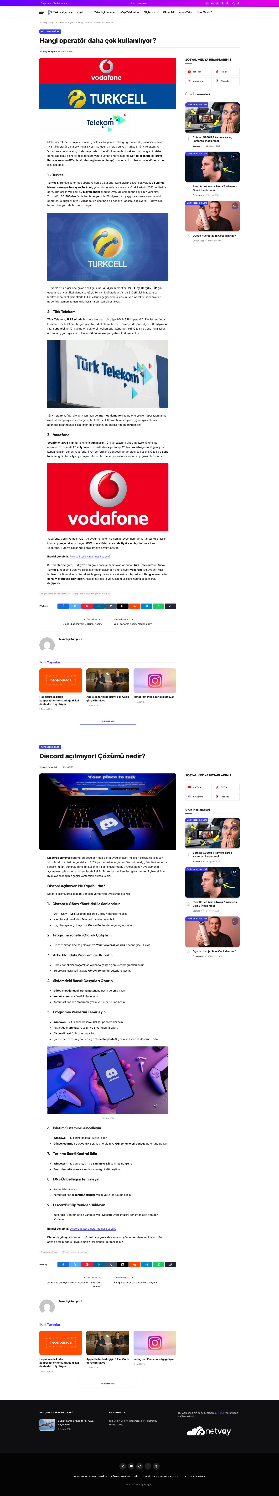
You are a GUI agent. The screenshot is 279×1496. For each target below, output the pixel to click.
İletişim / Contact (194, 1476)
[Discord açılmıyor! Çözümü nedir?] (107, 811)
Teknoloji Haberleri (105, 12)
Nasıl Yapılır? (204, 12)
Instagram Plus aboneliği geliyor (154, 696)
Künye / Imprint (120, 1476)
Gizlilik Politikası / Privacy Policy (156, 1476)
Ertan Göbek (198, 241)
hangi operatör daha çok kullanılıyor (91, 593)
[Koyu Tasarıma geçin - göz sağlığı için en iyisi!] (238, 3)
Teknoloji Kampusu (48, 22)
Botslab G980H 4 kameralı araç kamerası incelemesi (212, 139)
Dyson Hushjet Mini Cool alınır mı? (214, 235)
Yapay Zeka (185, 12)
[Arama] (233, 3)
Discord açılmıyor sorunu (74, 1252)
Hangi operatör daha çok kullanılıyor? (135, 1282)
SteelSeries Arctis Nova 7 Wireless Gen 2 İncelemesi (215, 188)
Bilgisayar (149, 12)
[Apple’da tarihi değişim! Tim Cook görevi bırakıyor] (107, 680)
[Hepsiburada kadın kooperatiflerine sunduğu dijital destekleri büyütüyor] (60, 680)
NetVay (222, 1412)
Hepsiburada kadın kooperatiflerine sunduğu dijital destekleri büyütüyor (59, 700)
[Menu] (41, 12)
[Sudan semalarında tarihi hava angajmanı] (47, 1425)
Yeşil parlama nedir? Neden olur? (133, 623)
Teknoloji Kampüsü (48, 51)
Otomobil (168, 12)
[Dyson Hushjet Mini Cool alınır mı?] (212, 216)
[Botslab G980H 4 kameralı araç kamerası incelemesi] (212, 117)
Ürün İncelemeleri (138, 3)
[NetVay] (209, 1431)
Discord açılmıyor (49, 1252)
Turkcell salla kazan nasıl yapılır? (90, 556)
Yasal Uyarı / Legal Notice (90, 1476)
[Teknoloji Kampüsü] (66, 12)
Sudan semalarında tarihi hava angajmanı (76, 1422)
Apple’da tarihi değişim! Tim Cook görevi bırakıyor (107, 698)
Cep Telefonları (130, 12)
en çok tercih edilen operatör (55, 593)
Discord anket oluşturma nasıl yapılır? (93, 1228)
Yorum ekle (108, 721)
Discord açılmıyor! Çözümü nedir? (82, 623)
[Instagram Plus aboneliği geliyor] (155, 680)
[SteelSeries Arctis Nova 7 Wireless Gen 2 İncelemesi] (212, 167)
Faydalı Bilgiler (67, 22)
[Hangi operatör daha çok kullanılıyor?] (107, 96)
